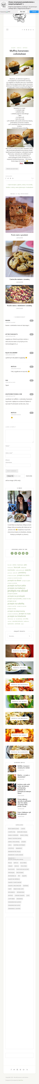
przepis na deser (14, 580)
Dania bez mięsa (22, 832)
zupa (22, 623)
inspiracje (20, 565)
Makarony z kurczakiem (15, 855)
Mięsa (10, 862)
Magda (8, 320)
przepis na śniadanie (17, 616)
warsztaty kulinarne (17, 621)
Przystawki (19, 872)
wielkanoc (26, 621)
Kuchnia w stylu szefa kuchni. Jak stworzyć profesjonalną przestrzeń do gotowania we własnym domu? (24, 788)
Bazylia (13, 366)
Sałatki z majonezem (14, 885)
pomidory (22, 572)
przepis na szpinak (21, 606)
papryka (28, 570)
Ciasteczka (11, 832)
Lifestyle (11, 848)
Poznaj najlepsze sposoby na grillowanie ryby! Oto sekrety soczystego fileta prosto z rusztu (24, 802)
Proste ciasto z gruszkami (19, 235)
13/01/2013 (9, 176)
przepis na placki (12, 593)
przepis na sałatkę (16, 603)
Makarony (19, 848)
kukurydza (10, 567)
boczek (10, 565)
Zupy (27, 895)
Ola (7, 380)
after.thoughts (12, 334)
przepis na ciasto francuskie (15, 578)
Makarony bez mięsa (14, 851)
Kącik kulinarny (11, 353)
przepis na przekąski (16, 596)
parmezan (10, 573)
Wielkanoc (11, 892)
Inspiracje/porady (19, 845)
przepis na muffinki (12, 168)
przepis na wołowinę (13, 613)
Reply (31, 320)
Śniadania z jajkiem (14, 908)
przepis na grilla (26, 580)
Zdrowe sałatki (19, 895)
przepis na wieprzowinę (16, 611)
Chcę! (34, 11)
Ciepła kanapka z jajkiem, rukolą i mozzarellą (19, 185)
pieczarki (15, 573)
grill (10, 845)
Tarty (10, 889)
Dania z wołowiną (13, 841)
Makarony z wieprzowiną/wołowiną (15, 858)
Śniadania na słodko (14, 902)
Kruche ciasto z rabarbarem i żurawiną (19, 305)
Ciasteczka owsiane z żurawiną (20, 279)
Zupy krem (11, 898)
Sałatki (24, 876)
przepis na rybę (27, 599)
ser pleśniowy (19, 619)
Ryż (19, 876)
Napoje (16, 862)
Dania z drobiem (13, 835)
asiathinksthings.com (14, 394)
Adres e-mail (9, 453)
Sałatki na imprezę (14, 879)
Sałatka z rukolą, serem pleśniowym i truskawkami (19, 187)
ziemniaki (17, 624)
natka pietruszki (20, 570)
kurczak (17, 567)
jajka (25, 565)
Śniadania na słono (14, 905)
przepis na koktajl (12, 583)
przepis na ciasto (23, 575)
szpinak (10, 621)
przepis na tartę (12, 609)
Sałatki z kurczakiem (14, 882)
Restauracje (12, 876)
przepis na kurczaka (17, 585)
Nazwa (8, 446)
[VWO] (8, 11)
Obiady (10, 866)
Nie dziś (22, 11)
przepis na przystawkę (15, 599)
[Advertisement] (19, 983)
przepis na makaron (16, 588)
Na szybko (23, 862)
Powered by (3, 11)
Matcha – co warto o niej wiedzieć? (24, 776)
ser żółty (25, 619)
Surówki (25, 885)
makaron (23, 567)
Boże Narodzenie (13, 828)
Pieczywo (24, 866)
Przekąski (11, 872)
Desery (13, 47)
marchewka (11, 570)
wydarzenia (11, 624)
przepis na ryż (12, 601)
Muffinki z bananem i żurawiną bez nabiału (24, 767)
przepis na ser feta (12, 606)
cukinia (14, 565)
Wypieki (25, 47)
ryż (14, 619)
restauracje (10, 619)
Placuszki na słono (23, 869)
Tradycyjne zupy (19, 889)
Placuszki (11, 869)
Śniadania (20, 898)
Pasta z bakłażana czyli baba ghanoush (24, 813)
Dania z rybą (24, 835)
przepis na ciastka (12, 575)
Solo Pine (20, 1080)
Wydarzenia (20, 892)
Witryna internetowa (9, 461)
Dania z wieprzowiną (14, 838)
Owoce (19, 47)
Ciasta (23, 828)
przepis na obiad (18, 590)
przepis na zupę (24, 613)
